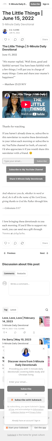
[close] (43, 348)
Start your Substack (18, 427)
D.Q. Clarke (14, 30)
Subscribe (35, 4)
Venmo (6, 233)
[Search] (47, 310)
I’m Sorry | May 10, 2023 (16, 339)
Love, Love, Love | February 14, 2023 (18, 319)
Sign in (46, 4)
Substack (11, 434)
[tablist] (14, 273)
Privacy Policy (35, 412)
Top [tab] (5, 309)
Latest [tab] (13, 309)
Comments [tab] (9, 273)
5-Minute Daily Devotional (15, 325)
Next (42, 253)
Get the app (40, 427)
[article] (26, 325)
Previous (11, 253)
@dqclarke (19, 233)
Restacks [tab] (21, 273)
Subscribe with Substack (28, 399)
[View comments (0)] (15, 39)
